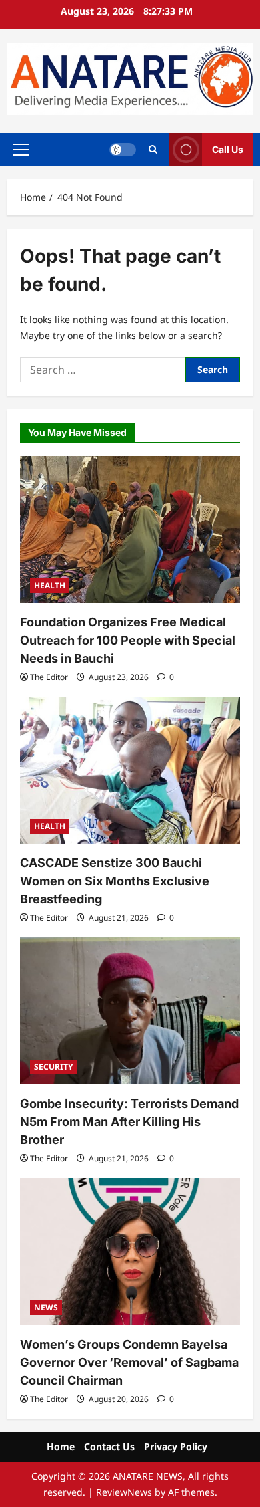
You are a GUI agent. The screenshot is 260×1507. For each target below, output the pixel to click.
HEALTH (49, 585)
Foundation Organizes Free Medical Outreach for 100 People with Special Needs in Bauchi (127, 640)
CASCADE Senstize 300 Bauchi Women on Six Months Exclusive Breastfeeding (114, 881)
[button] (21, 150)
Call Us (227, 149)
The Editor (49, 677)
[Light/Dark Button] (122, 149)
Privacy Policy (175, 1446)
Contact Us (109, 1446)
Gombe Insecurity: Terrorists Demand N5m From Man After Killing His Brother (129, 1121)
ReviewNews (124, 1492)
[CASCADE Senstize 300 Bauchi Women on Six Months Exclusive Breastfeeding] (130, 770)
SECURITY (53, 1066)
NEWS (46, 1307)
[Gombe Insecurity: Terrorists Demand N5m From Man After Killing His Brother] (130, 1010)
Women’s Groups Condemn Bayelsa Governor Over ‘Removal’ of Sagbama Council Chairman (129, 1362)
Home (61, 1446)
